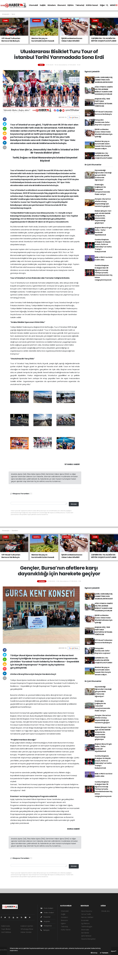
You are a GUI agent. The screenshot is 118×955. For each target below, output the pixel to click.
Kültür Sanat (92, 5)
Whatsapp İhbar (27, 929)
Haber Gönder (26, 932)
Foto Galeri (48, 908)
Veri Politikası (6, 932)
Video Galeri (48, 912)
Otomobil (33, 5)
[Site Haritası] (26, 917)
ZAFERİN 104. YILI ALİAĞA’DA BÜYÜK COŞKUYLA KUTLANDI (103, 155)
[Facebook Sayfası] (2, 917)
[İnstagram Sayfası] (10, 917)
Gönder (74, 504)
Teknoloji (79, 5)
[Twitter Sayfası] (6, 917)
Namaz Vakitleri (87, 917)
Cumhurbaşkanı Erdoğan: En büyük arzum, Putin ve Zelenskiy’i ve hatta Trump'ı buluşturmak (103, 245)
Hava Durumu (86, 911)
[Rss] (22, 917)
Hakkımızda (5, 926)
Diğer (102, 5)
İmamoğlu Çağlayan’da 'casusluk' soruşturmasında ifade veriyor (102, 189)
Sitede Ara (105, 911)
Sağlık (43, 5)
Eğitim (71, 5)
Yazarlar (46, 917)
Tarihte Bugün (86, 926)
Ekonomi (62, 5)
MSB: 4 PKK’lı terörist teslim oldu (103, 258)
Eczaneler (85, 920)
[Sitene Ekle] (30, 917)
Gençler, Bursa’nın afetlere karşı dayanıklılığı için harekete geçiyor (103, 202)
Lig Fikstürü (85, 923)
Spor (13, 14)
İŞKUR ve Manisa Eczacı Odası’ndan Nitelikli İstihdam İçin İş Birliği (103, 133)
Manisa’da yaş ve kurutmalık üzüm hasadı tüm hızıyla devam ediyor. (103, 145)
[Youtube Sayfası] (14, 917)
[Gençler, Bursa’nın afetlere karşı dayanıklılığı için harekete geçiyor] (41, 615)
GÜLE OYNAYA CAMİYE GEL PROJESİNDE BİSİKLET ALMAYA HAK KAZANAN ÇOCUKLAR (104, 90)
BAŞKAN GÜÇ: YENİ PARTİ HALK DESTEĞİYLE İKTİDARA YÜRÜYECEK (103, 102)
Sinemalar (85, 930)
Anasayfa (5, 14)
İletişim (46, 930)
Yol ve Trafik (86, 914)
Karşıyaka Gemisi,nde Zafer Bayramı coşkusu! (102, 122)
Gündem (51, 5)
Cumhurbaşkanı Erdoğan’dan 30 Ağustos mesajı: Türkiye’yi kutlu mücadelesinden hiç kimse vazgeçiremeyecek (103, 272)
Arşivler (46, 921)
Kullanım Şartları (27, 926)
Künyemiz (47, 926)
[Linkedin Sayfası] (18, 917)
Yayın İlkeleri (5, 929)
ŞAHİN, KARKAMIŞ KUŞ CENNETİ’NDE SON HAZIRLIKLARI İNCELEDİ (104, 79)
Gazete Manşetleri (88, 939)
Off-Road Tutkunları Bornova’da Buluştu (103, 113)
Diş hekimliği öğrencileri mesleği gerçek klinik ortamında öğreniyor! (103, 175)
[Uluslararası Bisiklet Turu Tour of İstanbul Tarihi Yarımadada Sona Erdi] (41, 91)
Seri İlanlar (85, 933)
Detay (94, 953)
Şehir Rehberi (86, 936)
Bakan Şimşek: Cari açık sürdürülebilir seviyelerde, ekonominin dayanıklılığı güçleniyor (103, 217)
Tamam (104, 953)
